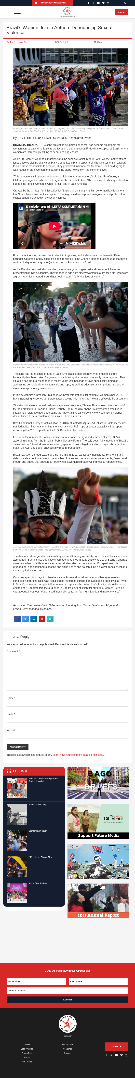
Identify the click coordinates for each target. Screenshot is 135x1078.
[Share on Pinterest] (42, 621)
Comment (13, 651)
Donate (121, 12)
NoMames (67, 1049)
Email (11, 714)
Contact (67, 1053)
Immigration (67, 1044)
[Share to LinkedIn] (33, 621)
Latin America (27, 1049)
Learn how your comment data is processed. (78, 754)
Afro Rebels (27, 1062)
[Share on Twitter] (25, 621)
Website (11, 730)
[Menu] (17, 12)
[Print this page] (50, 621)
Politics (27, 1044)
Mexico (27, 1057)
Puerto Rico (27, 1053)
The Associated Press (19, 42)
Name (11, 698)
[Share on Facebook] (17, 621)
